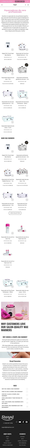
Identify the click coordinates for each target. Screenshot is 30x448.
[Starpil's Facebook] (23, 422)
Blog (22, 438)
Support (7, 440)
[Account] (25, 5)
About (7, 436)
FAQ (7, 438)
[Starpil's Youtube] (19, 422)
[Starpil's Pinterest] (26, 422)
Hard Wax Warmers (7, 138)
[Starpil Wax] (15, 5)
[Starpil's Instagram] (16, 422)
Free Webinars (22, 442)
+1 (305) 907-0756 (8, 423)
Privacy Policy (7, 442)
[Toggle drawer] (2, 4)
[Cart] (28, 5)
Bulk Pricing (22, 445)
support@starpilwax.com (8, 427)
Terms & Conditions (8, 445)
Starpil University (22, 440)
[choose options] (12, 50)
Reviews (22, 436)
